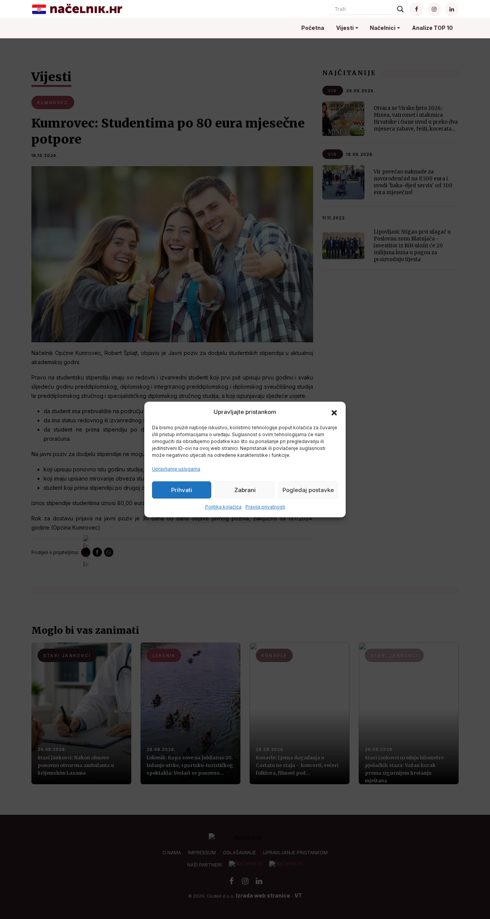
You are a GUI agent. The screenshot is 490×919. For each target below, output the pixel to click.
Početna (312, 28)
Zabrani (245, 490)
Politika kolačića (223, 507)
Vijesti (345, 28)
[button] (334, 412)
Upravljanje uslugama (176, 469)
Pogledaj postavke (308, 490)
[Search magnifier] (400, 9)
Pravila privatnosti (265, 507)
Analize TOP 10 (432, 28)
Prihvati (181, 490)
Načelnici (382, 28)
